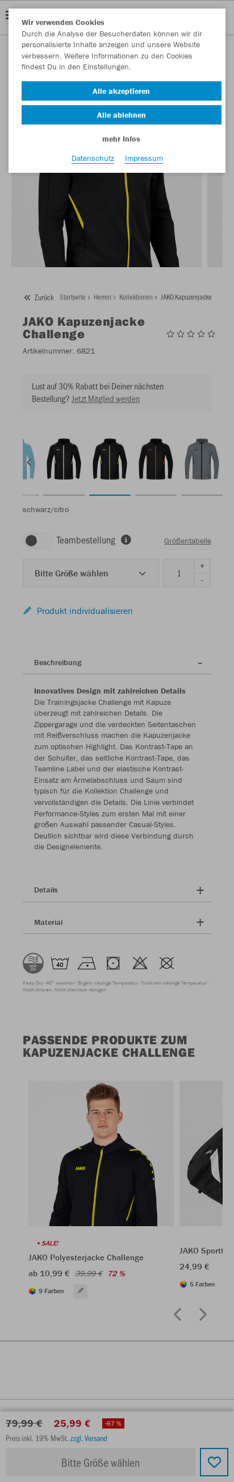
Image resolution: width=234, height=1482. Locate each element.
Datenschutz (93, 158)
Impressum (144, 158)
